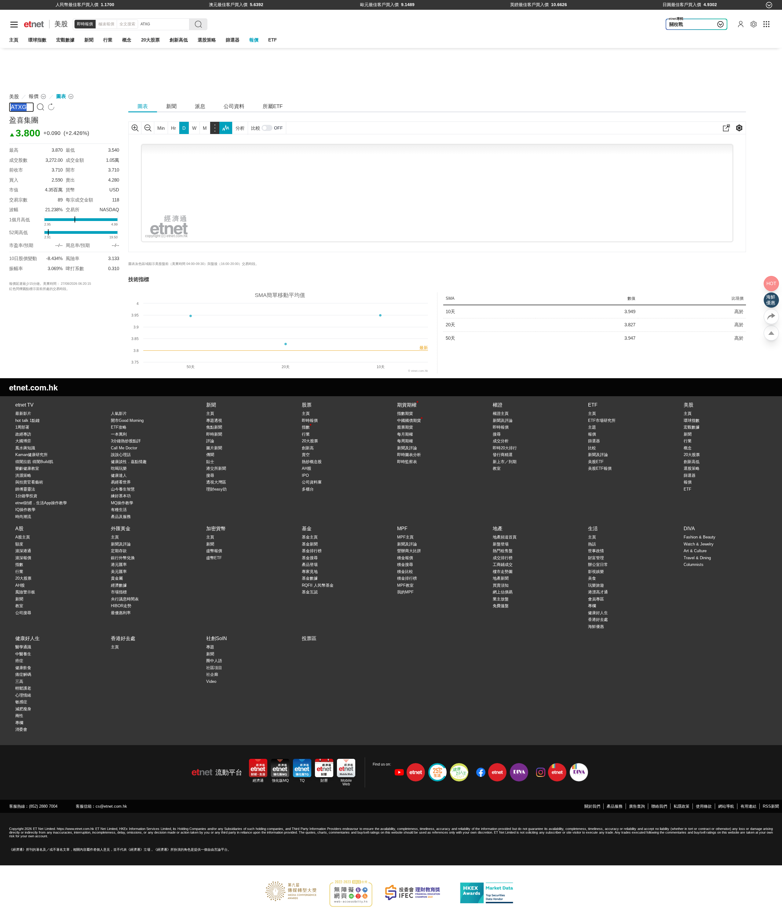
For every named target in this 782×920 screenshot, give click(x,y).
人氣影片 (119, 413)
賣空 (306, 454)
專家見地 (310, 571)
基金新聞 (310, 544)
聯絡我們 (659, 806)
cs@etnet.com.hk (111, 806)
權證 (497, 404)
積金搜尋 (405, 564)
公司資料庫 (312, 482)
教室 (497, 468)
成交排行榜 (503, 558)
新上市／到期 (505, 461)
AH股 (306, 468)
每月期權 (405, 434)
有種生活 (119, 509)
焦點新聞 (214, 427)
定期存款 (119, 551)
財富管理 (596, 558)
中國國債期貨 (409, 420)
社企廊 (212, 674)
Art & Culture (695, 551)
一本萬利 (119, 434)
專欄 (592, 605)
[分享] (771, 316)
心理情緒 (23, 695)
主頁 (13, 39)
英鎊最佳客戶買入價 (529, 4)
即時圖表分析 (409, 454)
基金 (307, 528)
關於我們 (592, 806)
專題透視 (214, 420)
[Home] (34, 24)
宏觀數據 (65, 39)
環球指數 (37, 39)
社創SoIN (216, 638)
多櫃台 (308, 489)
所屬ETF (273, 106)
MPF (402, 528)
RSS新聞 (771, 806)
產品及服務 (121, 516)
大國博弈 (23, 441)
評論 (210, 441)
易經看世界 (121, 482)
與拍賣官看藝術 (29, 482)
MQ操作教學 (122, 503)
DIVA (689, 528)
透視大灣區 (216, 482)
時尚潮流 (23, 516)
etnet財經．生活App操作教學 (41, 503)
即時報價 (85, 24)
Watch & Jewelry (699, 544)
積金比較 (405, 571)
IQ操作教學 (25, 509)
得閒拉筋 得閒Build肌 (34, 461)
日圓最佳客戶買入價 (682, 4)
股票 (307, 404)
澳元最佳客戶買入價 (228, 4)
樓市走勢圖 (503, 571)
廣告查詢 (637, 806)
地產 (497, 528)
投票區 (309, 638)
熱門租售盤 (503, 551)
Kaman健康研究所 (31, 454)
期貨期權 (407, 404)
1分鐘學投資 (26, 496)
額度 (19, 544)
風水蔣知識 (25, 448)
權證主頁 (501, 413)
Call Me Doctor (124, 448)
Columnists (693, 564)
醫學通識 (23, 647)
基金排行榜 (312, 551)
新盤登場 (501, 544)
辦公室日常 (598, 564)
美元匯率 (119, 571)
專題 (210, 647)
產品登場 (310, 564)
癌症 (19, 660)
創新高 (308, 448)
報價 (592, 434)
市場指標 (119, 592)
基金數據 (310, 578)
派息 (200, 106)
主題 (592, 427)
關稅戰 (676, 24)
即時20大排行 (505, 448)
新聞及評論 (407, 448)
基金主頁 (310, 537)
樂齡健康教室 (27, 468)
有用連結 (748, 806)
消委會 (21, 729)
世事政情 (596, 551)
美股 (61, 24)
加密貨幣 (216, 528)
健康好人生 (598, 612)
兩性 (19, 715)
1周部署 (22, 427)
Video (211, 681)
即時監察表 (407, 461)
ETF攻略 (118, 427)
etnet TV (24, 404)
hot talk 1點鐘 (27, 420)
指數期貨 (405, 413)
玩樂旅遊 (596, 585)
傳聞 (210, 454)
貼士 (210, 461)
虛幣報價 (214, 551)
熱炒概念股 (312, 461)
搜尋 (210, 475)
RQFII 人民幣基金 (318, 585)
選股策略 (207, 39)
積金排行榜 (407, 578)
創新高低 (692, 461)
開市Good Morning (127, 420)
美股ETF (596, 461)
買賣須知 (501, 585)
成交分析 (501, 441)
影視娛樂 (596, 571)
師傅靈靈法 (25, 489)
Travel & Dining (697, 558)
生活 (593, 528)
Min (161, 128)
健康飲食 (23, 667)
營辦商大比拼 (409, 551)
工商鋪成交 (503, 564)
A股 (19, 528)
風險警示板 (25, 592)
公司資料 (234, 106)
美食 (592, 578)
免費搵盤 (501, 605)
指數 (306, 427)
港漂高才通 (598, 592)
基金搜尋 (310, 558)
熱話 (592, 544)
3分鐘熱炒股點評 (126, 441)
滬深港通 (23, 551)
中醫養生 (23, 654)
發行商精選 (503, 454)
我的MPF (405, 592)
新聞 (88, 39)
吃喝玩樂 (119, 468)
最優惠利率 (121, 612)
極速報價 (106, 24)
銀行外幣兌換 (123, 558)
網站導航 (726, 806)
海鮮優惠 (596, 626)
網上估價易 (503, 592)
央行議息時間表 (125, 599)
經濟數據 (119, 585)
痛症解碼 (23, 674)
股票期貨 (405, 427)
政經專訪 (23, 434)
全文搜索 (127, 24)
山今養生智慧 (123, 489)
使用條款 (704, 806)
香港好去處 (598, 619)
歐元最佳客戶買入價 (379, 4)
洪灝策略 (23, 475)
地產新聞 (501, 578)
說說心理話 (121, 454)
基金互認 (310, 592)
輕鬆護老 (23, 688)
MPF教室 (405, 585)
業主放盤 (501, 599)
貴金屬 (117, 578)
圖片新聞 (214, 448)
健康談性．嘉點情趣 (129, 461)
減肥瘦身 (23, 709)
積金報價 (405, 558)
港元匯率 (119, 564)
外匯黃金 (120, 528)
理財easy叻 (216, 489)
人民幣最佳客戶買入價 (77, 4)
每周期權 (405, 441)
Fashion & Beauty (699, 537)
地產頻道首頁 (505, 537)
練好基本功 (121, 496)
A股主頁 (22, 537)
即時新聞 (214, 434)
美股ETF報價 (600, 468)
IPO (305, 475)
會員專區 (596, 599)
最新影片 (23, 413)
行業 (107, 39)
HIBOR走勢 (121, 605)
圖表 (142, 106)
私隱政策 (681, 806)
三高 (19, 681)
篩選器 (232, 39)
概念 (688, 448)
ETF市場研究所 (602, 420)
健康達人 (119, 475)
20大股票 (310, 441)
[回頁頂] (771, 333)
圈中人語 (214, 660)
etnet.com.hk (33, 387)
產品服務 (615, 806)
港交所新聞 (216, 468)
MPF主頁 (405, 537)
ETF (272, 39)
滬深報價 (23, 558)
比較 (255, 128)
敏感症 (21, 702)
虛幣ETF (214, 558)
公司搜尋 (23, 612)
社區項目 (214, 667)
